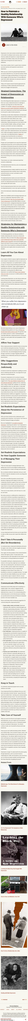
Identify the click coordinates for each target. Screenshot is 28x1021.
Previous (5, 999)
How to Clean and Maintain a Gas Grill (10, 896)
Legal (7, 1009)
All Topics (18, 1009)
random (19, 1)
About (12, 1009)
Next (23, 999)
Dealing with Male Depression (8, 993)
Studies (20, 134)
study (3, 128)
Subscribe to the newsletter (7, 1020)
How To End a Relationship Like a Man (10, 950)
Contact (2, 1009)
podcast (25, 1)
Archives (25, 1009)
